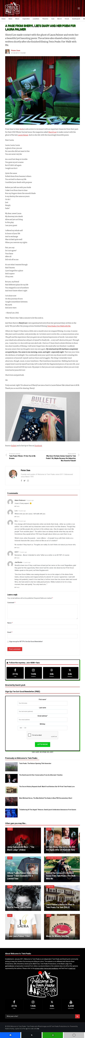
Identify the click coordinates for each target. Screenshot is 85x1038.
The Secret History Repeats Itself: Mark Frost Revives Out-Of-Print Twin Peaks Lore (47, 786)
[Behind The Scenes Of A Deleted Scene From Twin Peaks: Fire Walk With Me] (62, 869)
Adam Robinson (20, 500)
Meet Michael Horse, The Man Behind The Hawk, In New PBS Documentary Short (45, 798)
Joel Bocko (18, 562)
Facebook (38, 446)
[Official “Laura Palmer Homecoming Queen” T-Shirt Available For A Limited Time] (23, 869)
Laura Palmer (23, 135)
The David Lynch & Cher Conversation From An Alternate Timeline (41, 775)
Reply (17, 506)
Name (10, 623)
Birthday (42, 724)
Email (10, 632)
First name (42, 699)
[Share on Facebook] (10, 1035)
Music (10, 829)
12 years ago (26, 562)
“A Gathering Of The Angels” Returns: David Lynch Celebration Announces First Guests (47, 810)
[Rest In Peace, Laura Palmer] (23, 898)
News (48, 829)
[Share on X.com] (31, 1035)
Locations (50, 886)
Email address (42, 716)
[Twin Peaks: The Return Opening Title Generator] (11, 766)
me (38, 1028)
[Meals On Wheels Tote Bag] (62, 927)
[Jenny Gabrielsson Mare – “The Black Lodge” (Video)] (23, 840)
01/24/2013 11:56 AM (18, 53)
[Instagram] (28, 481)
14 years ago (30, 500)
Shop (9, 858)
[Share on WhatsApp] (52, 1035)
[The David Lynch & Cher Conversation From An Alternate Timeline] (11, 778)
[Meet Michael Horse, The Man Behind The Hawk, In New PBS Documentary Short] (11, 801)
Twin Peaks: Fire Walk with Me (58, 326)
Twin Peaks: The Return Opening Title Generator (35, 763)
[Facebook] (21, 481)
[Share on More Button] (74, 1035)
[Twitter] (25, 481)
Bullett (22, 129)
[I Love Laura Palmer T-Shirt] (23, 927)
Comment (11, 603)
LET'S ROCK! (42, 744)
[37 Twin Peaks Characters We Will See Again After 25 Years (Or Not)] (62, 840)
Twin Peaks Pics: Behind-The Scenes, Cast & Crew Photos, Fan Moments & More (54, 858)
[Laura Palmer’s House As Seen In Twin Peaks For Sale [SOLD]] (62, 898)
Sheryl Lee (52, 132)
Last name (42, 708)
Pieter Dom (15, 50)
